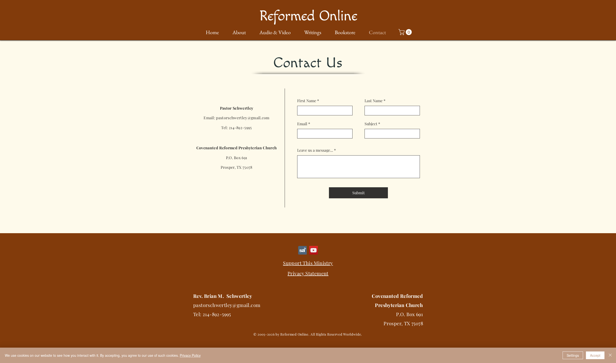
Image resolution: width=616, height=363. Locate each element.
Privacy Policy (190, 355)
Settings (573, 355)
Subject (371, 124)
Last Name (374, 101)
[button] (236, 32)
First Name (306, 101)
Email (302, 124)
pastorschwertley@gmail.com (242, 117)
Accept (595, 355)
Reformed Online (308, 16)
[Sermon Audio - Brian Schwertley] (302, 250)
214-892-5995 (240, 127)
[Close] (610, 355)
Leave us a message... (315, 150)
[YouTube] (313, 250)
